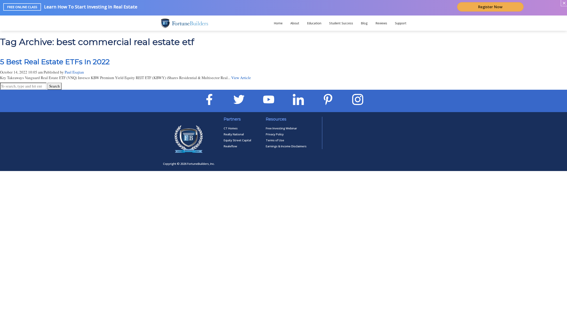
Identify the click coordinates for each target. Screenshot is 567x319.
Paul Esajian (74, 72)
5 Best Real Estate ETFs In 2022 (55, 61)
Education (314, 23)
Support (400, 23)
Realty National (234, 134)
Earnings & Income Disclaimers (286, 146)
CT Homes (231, 128)
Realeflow (230, 146)
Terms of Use (275, 140)
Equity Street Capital (237, 140)
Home (278, 23)
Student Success (341, 23)
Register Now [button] (490, 6)
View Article (241, 77)
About (294, 23)
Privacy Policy (275, 134)
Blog (364, 23)
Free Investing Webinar (281, 128)
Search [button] (54, 86)
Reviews (381, 23)
